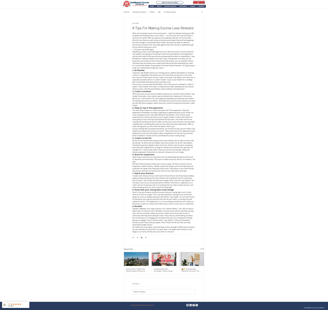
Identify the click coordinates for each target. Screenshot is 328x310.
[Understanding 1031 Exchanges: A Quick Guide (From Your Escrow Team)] (164, 259)
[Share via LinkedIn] (141, 237)
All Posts (126, 12)
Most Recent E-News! (139, 12)
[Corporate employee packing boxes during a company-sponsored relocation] (191, 259)
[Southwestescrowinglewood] (193, 305)
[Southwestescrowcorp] (196, 305)
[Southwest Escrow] (187, 305)
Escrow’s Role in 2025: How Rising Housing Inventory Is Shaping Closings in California (135, 270)
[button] (202, 12)
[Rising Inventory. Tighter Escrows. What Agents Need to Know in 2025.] (136, 259)
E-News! (152, 12)
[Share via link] (146, 237)
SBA (159, 12)
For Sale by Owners (170, 12)
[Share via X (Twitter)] (137, 237)
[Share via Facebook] (133, 237)
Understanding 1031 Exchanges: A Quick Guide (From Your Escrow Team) (163, 270)
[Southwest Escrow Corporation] (190, 305)
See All (202, 249)
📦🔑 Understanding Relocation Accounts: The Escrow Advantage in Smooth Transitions (191, 270)
